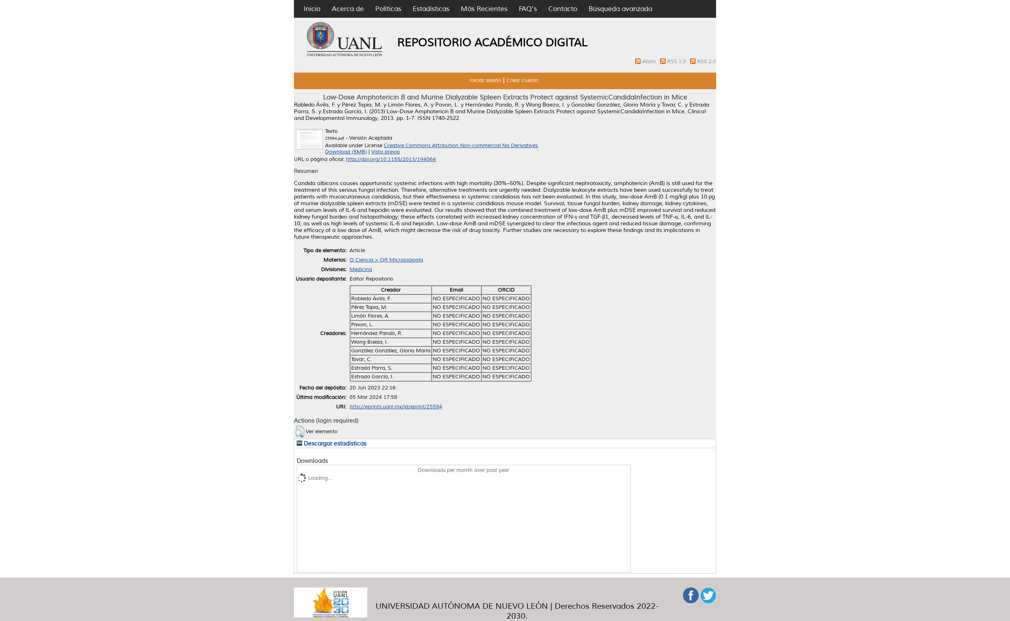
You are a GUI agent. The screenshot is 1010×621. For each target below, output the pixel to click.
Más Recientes (484, 9)
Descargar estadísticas (334, 443)
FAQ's (528, 9)
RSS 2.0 (706, 61)
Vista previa (385, 152)
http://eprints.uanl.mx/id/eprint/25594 (396, 407)
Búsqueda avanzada (620, 9)
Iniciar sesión (485, 80)
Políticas (388, 9)
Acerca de (348, 9)
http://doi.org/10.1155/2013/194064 (391, 159)
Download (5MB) (346, 152)
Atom (649, 61)
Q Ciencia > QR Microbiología (386, 260)
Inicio (312, 9)
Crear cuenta (523, 80)
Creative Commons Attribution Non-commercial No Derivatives (461, 145)
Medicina (361, 269)
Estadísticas (431, 9)
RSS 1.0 (677, 61)
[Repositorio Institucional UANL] (345, 55)
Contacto (562, 9)
